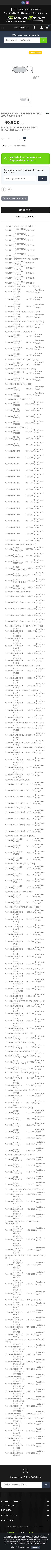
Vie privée (33, 1526)
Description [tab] (25, 210)
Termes (41, 1526)
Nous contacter (21, 27)
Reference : (8, 146)
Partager (3, 189)
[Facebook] (23, 2)
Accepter (35, 1547)
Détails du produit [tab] (25, 217)
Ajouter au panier (14, 198)
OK (42, 178)
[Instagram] (27, 2)
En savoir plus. (24, 1547)
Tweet (9, 189)
